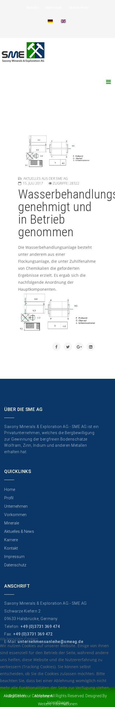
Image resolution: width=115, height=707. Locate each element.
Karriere (11, 540)
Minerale (11, 523)
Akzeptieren (15, 695)
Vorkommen (15, 514)
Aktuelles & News (19, 531)
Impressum (53, 8)
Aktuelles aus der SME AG (45, 178)
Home (9, 489)
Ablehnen (43, 695)
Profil (8, 498)
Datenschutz (79, 8)
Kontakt (33, 8)
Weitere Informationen (57, 703)
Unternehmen (16, 506)
